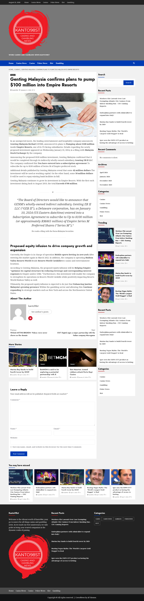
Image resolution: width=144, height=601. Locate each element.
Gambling (70, 2)
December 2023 (106, 181)
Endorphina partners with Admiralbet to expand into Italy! (116, 114)
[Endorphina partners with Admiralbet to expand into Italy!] (46, 477)
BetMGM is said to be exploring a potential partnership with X (49, 372)
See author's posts (40, 312)
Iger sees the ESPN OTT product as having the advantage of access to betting (116, 141)
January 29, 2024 (53, 377)
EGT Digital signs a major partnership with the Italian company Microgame (76, 333)
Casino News (36, 2)
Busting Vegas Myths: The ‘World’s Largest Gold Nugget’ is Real (114, 132)
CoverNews (80, 597)
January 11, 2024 (26, 90)
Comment (15, 400)
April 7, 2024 (22, 375)
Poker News (55, 2)
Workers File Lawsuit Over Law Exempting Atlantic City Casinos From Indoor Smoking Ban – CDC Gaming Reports (115, 102)
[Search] (134, 63)
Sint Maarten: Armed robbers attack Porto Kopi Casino (81, 372)
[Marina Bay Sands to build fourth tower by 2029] (23, 357)
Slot (63, 2)
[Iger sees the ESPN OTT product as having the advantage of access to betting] (123, 477)
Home (26, 2)
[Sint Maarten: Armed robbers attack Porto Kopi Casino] (82, 357)
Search (101, 74)
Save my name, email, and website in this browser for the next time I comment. (47, 447)
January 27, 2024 (83, 377)
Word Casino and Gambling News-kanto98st (29, 55)
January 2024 (105, 177)
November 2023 (106, 185)
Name (13, 429)
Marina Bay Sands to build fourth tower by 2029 (21, 370)
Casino (45, 2)
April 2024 (104, 172)
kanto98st (15, 90)
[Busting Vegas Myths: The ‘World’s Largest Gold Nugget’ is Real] (98, 477)
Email (57, 429)
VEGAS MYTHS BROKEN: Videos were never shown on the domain (28, 333)
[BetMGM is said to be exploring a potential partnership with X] (52, 357)
